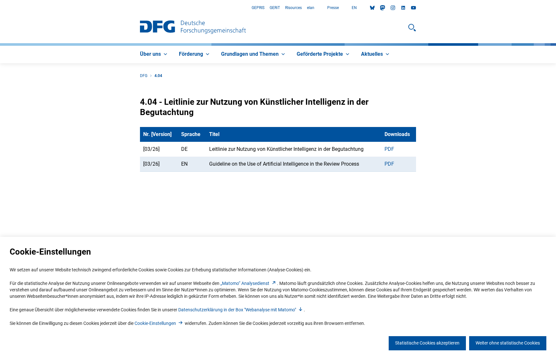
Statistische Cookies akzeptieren (427, 342)
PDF (389, 149)
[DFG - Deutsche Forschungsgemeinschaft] (193, 27)
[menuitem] (154, 54)
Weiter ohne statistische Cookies (508, 342)
